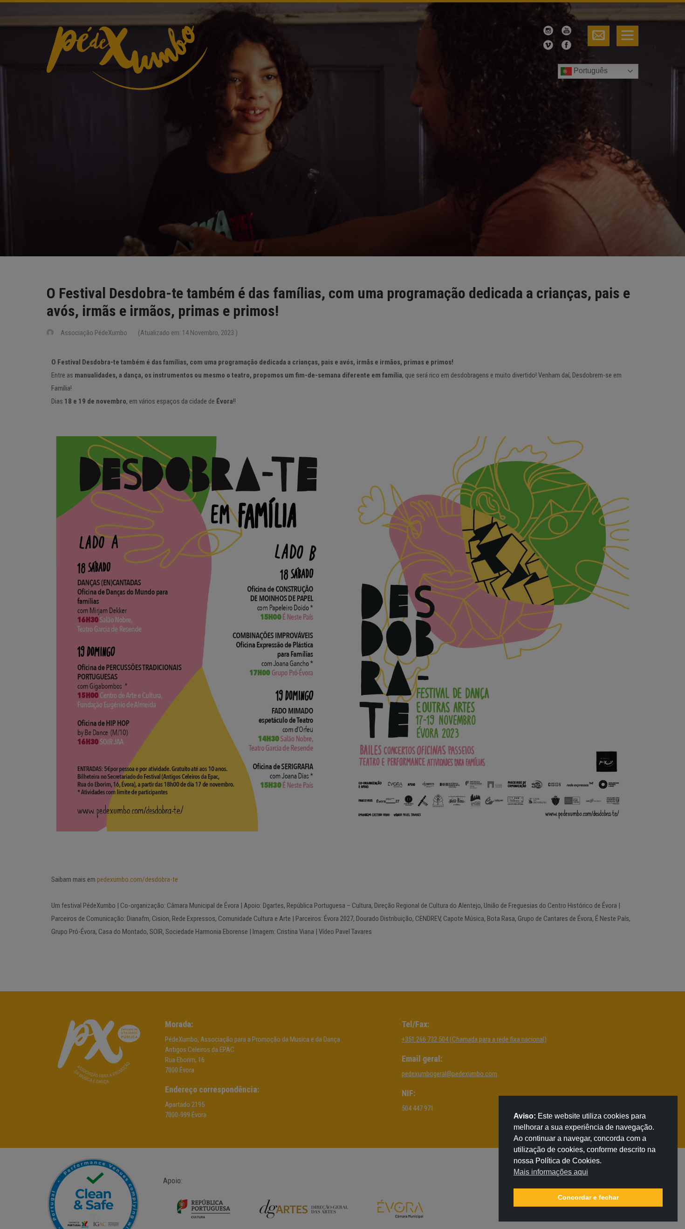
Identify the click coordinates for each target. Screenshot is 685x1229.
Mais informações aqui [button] (551, 1172)
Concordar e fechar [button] (588, 1197)
